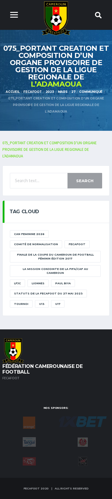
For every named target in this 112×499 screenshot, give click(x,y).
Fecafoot (77, 244)
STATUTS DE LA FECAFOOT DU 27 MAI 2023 (48, 293)
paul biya (63, 283)
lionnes (38, 283)
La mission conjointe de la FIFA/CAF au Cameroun (55, 271)
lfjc (17, 283)
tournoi (21, 303)
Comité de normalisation (36, 244)
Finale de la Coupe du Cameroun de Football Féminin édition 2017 (55, 256)
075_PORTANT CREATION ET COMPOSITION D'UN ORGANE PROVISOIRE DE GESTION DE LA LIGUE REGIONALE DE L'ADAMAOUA (49, 149)
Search (84, 180)
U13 (42, 303)
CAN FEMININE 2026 (29, 234)
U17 (57, 303)
